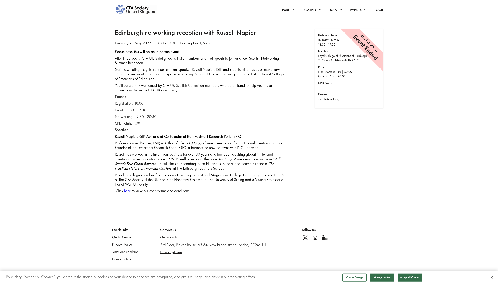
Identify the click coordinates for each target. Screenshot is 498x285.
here (127, 191)
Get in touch (168, 237)
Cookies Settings (354, 277)
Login (380, 10)
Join (333, 10)
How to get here (171, 252)
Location (323, 51)
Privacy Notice (122, 244)
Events (356, 10)
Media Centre (121, 237)
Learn (286, 10)
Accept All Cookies (409, 277)
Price (321, 67)
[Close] (491, 277)
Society (310, 10)
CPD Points (325, 83)
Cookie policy (121, 259)
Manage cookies (382, 277)
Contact (323, 94)
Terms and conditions (125, 252)
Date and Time (327, 35)
